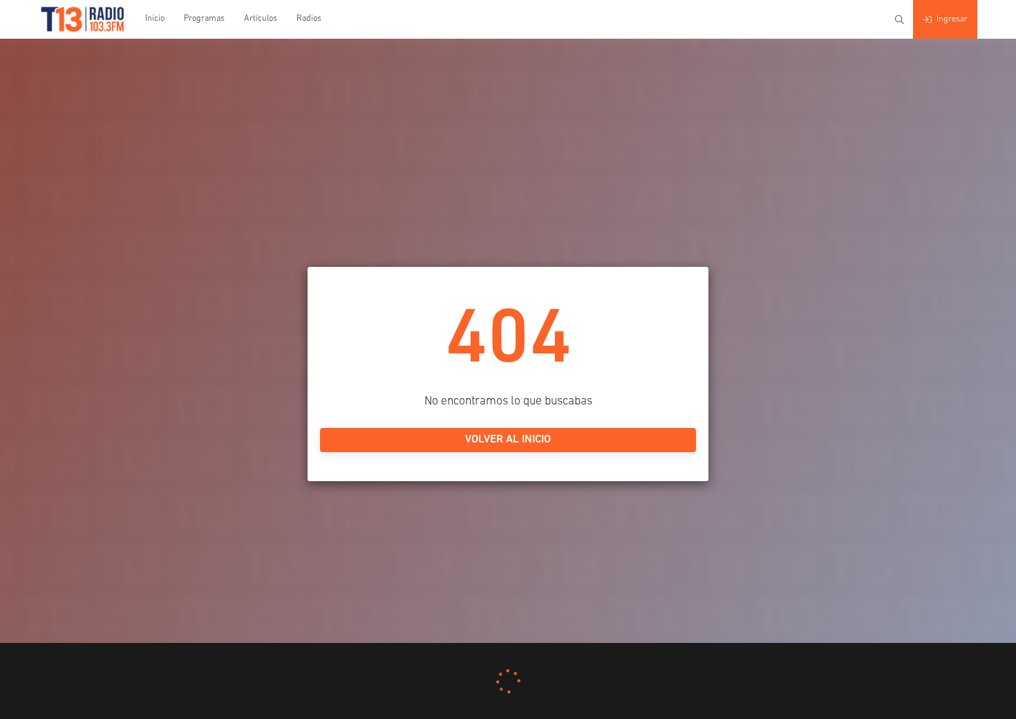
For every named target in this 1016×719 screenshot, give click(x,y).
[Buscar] (899, 19)
